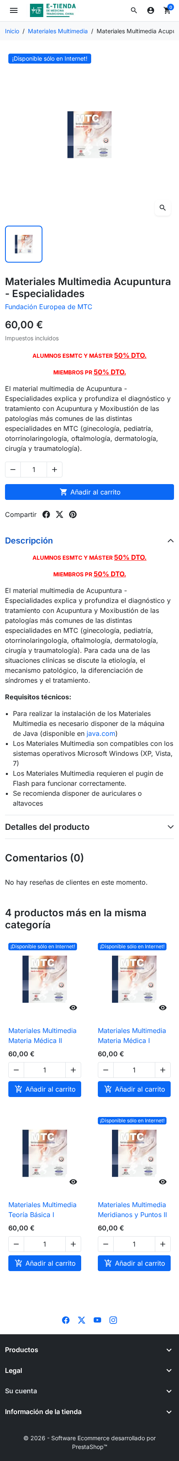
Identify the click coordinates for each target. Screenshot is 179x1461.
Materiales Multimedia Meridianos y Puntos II (132, 1209)
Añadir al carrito (90, 492)
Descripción (29, 541)
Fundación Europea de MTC (48, 307)
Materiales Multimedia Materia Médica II (42, 1035)
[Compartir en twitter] (59, 514)
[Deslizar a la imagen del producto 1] (23, 244)
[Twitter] (82, 1319)
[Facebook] (66, 1319)
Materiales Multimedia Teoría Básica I (42, 1209)
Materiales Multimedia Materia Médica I (132, 1035)
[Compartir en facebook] (46, 514)
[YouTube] (97, 1319)
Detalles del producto (47, 827)
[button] (134, 10)
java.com (101, 733)
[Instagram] (113, 1319)
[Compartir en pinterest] (73, 514)
